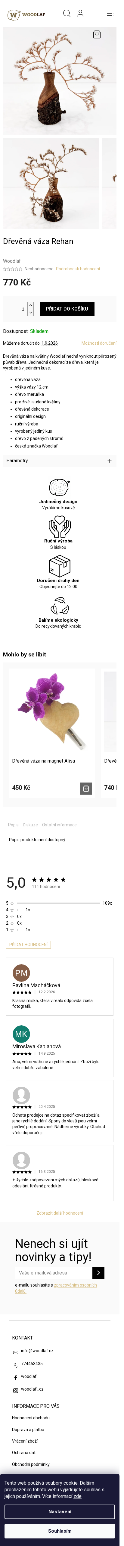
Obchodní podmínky (31, 1464)
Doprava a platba (28, 1429)
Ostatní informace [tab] (59, 824)
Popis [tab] (13, 824)
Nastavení (59, 1512)
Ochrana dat (24, 1452)
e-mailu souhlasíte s (56, 1288)
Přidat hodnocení (28, 944)
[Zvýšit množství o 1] (30, 305)
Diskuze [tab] (30, 824)
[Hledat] (67, 14)
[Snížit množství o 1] (30, 312)
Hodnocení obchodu (31, 1417)
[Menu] (110, 14)
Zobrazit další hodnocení (59, 1213)
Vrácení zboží (25, 1441)
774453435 (32, 1363)
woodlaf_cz (32, 1389)
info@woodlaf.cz (37, 1350)
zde (77, 1496)
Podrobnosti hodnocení (78, 268)
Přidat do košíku (67, 309)
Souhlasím (60, 1531)
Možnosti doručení (99, 343)
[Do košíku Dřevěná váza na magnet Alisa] (86, 789)
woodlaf (29, 1376)
